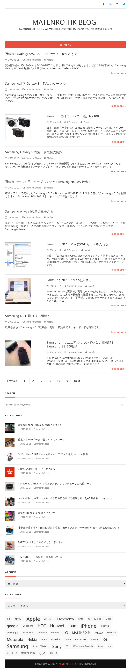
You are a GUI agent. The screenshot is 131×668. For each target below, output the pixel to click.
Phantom (95, 639)
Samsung (17, 646)
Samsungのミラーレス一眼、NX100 (73, 116)
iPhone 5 (105, 625)
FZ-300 (108, 619)
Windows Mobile (83, 646)
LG (65, 632)
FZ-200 (97, 619)
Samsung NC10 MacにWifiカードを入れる (77, 244)
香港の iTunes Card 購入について (37, 512)
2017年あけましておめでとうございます (40, 542)
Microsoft (112, 632)
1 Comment (72, 122)
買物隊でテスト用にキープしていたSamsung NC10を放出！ (48, 182)
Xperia (101, 646)
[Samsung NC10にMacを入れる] (18, 291)
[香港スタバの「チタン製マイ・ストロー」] (9, 442)
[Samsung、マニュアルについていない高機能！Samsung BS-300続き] (18, 353)
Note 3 (44, 639)
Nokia (32, 639)
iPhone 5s (12, 632)
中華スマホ (28, 653)
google (12, 625)
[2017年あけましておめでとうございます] (9, 545)
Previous (12, 380)
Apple (33, 619)
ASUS (47, 619)
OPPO (68, 639)
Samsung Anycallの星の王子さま (29, 211)
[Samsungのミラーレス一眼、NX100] (18, 127)
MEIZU (99, 632)
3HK (8, 619)
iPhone (88, 626)
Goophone (28, 625)
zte (109, 646)
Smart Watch (40, 646)
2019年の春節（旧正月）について (37, 468)
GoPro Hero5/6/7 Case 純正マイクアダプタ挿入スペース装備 (53, 454)
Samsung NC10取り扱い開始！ (27, 316)
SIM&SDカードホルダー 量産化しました (40, 556)
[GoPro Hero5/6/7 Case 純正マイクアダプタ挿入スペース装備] (9, 457)
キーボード (12, 653)
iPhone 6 (42, 632)
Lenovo (55, 632)
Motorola (15, 639)
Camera (87, 122)
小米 (42, 653)
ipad (72, 625)
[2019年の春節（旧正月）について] (9, 472)
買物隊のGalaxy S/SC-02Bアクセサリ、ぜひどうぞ (41, 54)
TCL (67, 646)
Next (77, 380)
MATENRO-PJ (81, 632)
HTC (42, 626)
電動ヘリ (53, 653)
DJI (89, 619)
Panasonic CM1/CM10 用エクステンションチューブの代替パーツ (55, 483)
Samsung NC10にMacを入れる (69, 280)
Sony (57, 646)
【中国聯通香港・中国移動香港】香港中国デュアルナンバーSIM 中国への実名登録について (69, 527)
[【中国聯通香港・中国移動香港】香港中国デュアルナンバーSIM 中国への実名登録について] (9, 530)
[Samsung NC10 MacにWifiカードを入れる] (18, 255)
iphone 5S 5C (28, 632)
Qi (105, 639)
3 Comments (72, 250)
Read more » (118, 73)
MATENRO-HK (67, 663)
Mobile (50, 59)
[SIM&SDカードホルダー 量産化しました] (9, 560)
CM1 (80, 618)
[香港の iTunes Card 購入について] (9, 516)
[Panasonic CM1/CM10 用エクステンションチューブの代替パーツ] (9, 486)
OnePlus (55, 639)
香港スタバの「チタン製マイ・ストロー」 (41, 439)
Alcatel (18, 619)
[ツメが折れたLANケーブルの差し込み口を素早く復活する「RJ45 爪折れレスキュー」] (9, 501)
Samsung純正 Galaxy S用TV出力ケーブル (35, 83)
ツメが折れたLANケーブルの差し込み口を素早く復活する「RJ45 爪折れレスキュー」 (65, 498)
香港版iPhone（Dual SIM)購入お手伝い (40, 424)
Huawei (57, 625)
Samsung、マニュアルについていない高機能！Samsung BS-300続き (80, 344)
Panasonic (80, 639)
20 (67, 380)
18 (50, 380)
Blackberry (64, 619)
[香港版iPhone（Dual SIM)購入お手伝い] (9, 428)
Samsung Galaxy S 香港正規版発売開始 (33, 152)
